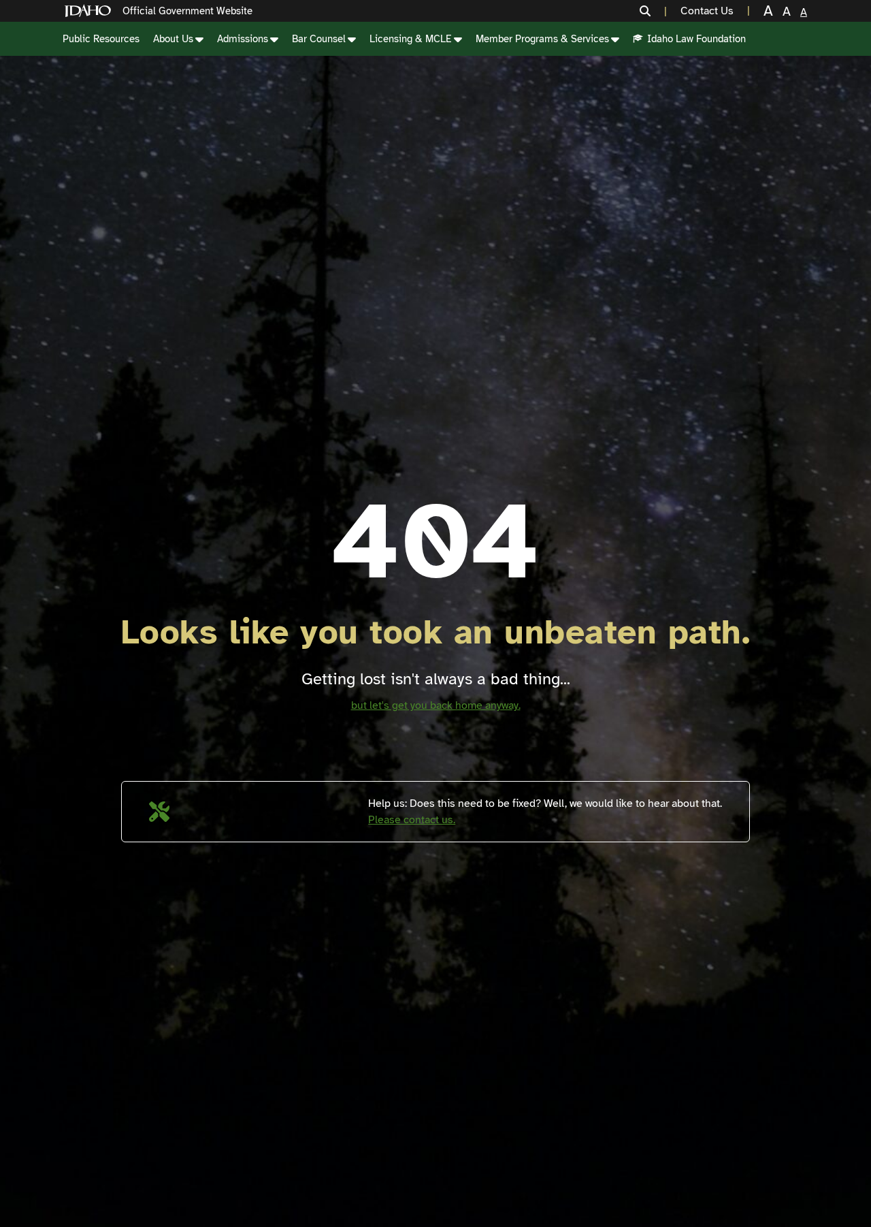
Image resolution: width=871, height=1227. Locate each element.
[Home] (90, 11)
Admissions (242, 39)
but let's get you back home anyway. (436, 705)
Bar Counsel (319, 39)
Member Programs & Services (542, 39)
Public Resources (101, 39)
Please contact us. (411, 820)
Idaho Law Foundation (696, 39)
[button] (653, 11)
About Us (173, 39)
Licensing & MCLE (410, 39)
